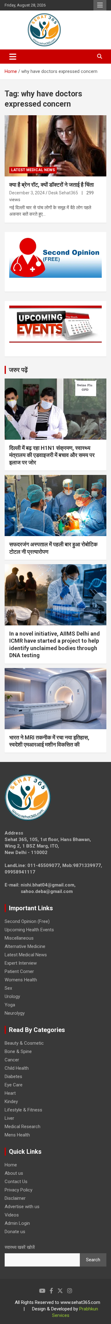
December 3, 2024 (27, 192)
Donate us (15, 1231)
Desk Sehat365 (63, 192)
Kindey (11, 1101)
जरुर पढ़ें (18, 370)
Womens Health (21, 980)
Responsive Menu (99, 5)
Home (11, 1165)
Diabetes (13, 1076)
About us (14, 1173)
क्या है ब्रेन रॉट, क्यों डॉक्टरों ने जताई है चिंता (51, 184)
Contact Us (16, 1181)
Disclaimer (15, 1198)
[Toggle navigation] (13, 56)
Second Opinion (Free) (27, 921)
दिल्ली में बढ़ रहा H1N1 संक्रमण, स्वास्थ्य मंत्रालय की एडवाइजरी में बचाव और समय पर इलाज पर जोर (52, 455)
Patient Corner (19, 971)
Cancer (12, 1060)
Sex (8, 988)
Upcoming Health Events (29, 930)
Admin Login (17, 1223)
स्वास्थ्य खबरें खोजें (20, 1247)
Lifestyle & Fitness (23, 1110)
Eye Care (14, 1085)
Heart (10, 1093)
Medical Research (22, 1126)
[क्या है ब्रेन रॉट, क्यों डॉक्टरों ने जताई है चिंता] (55, 146)
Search (93, 1260)
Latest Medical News (33, 170)
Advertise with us (22, 1206)
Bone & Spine (18, 1051)
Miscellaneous (19, 938)
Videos (12, 1215)
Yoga (10, 1005)
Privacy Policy (18, 1190)
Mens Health (17, 1135)
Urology (12, 996)
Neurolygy (15, 1013)
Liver (9, 1118)
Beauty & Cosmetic (24, 1043)
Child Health (17, 1068)
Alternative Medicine (25, 946)
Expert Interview (21, 963)
